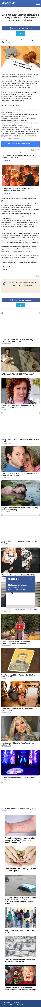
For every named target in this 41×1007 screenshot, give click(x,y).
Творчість (20, 1004)
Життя (3, 1004)
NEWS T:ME (8, 3)
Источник (37, 276)
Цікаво (11, 1004)
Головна (20, 11)
